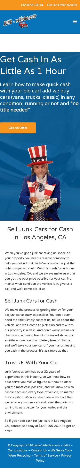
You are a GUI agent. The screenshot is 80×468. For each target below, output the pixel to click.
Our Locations (17, 450)
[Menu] (74, 21)
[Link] (20, 21)
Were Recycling (19, 455)
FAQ (66, 445)
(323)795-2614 (32, 5)
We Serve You (60, 450)
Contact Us (39, 450)
